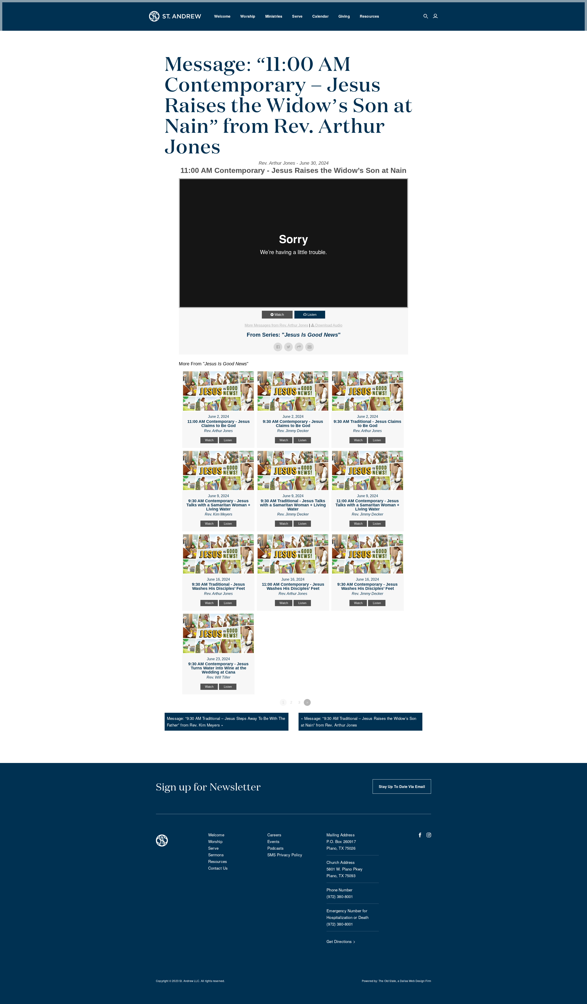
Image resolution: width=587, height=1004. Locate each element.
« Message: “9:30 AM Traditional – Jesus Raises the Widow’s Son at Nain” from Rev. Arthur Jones (358, 721)
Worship (247, 16)
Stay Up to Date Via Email (402, 786)
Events (273, 841)
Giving (344, 16)
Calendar (320, 16)
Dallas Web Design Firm (415, 981)
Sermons (216, 854)
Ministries (273, 16)
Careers (274, 835)
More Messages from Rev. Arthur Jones (276, 325)
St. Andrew (186, 981)
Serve (297, 16)
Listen (311, 314)
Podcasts (275, 848)
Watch (279, 314)
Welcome (222, 16)
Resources (369, 16)
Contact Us (218, 868)
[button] (425, 16)
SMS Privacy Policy (284, 854)
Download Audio (328, 325)
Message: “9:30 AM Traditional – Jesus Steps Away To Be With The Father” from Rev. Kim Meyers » (226, 721)
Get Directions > (341, 941)
